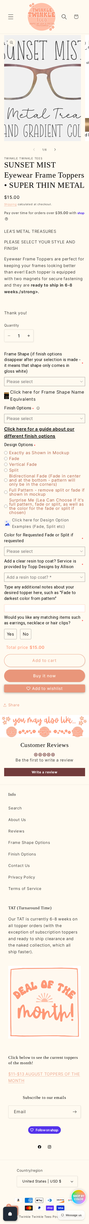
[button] (11, 17)
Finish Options (22, 854)
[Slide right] (55, 149)
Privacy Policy (21, 877)
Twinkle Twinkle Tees (35, 1216)
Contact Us (19, 865)
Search (15, 808)
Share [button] (14, 705)
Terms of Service (24, 888)
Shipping (10, 204)
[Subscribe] (75, 1112)
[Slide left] (33, 149)
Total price (18, 647)
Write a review (45, 772)
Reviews (16, 831)
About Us (17, 819)
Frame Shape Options (29, 842)
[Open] (10, 1214)
